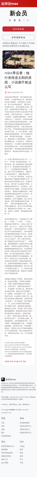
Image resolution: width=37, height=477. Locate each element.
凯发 (21, 453)
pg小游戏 (4, 462)
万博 (21, 462)
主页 (3, 423)
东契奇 (7, 361)
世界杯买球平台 (25, 426)
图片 (3, 432)
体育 (3, 426)
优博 (21, 456)
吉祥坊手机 (27, 313)
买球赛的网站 (25, 423)
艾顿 (24, 361)
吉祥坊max (9, 3)
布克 (20, 361)
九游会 (22, 446)
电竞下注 (4, 459)
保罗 (11, 361)
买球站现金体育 (7, 453)
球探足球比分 (25, 429)
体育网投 (4, 449)
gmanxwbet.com (25, 387)
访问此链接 (18, 29)
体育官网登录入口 (7, 446)
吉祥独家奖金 (18, 37)
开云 (21, 459)
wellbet (7, 97)
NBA (9, 92)
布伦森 (16, 361)
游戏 (3, 429)
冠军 (21, 449)
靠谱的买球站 (6, 456)
